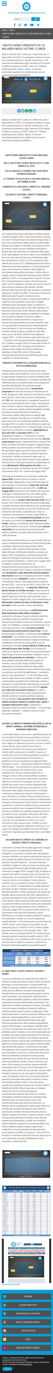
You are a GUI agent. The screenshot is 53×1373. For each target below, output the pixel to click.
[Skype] (34, 112)
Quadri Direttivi (28, 1305)
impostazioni (27, 1364)
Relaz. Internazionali (28, 1322)
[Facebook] (19, 112)
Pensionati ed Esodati (28, 1313)
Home (4, 30)
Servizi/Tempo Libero (28, 1348)
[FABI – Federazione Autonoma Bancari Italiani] (26, 7)
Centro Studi (28, 1330)
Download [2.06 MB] (10, 1284)
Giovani (28, 1296)
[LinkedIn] (30, 112)
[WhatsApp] (26, 112)
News (11, 30)
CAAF (28, 1339)
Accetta (7, 1369)
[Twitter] (22, 112)
